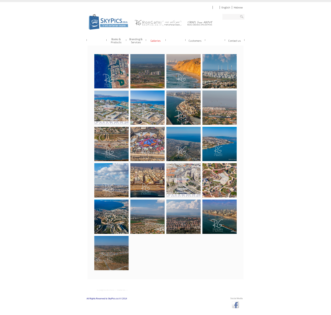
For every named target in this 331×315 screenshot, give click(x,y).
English (226, 7)
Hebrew (238, 7)
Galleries (121, 290)
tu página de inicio (105, 290)
